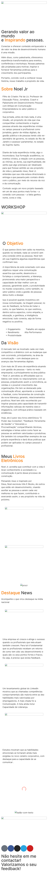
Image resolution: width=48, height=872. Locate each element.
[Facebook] (11, 848)
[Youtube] (30, 848)
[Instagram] (17, 848)
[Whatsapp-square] (4, 848)
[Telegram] (23, 848)
